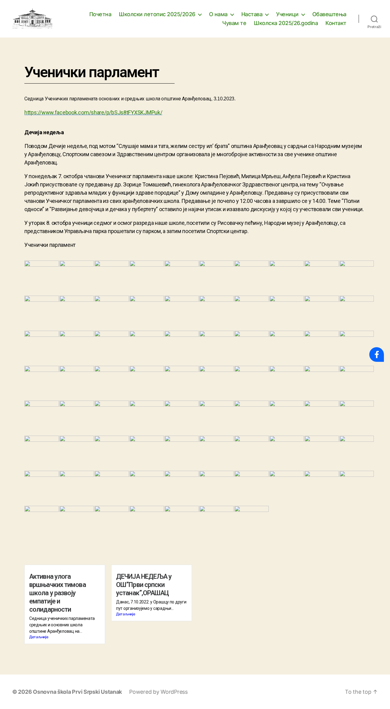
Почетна (100, 14)
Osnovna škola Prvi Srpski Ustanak (77, 692)
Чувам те (234, 23)
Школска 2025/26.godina (286, 23)
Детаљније (38, 637)
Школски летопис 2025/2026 (157, 14)
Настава (252, 14)
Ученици (287, 14)
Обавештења (329, 14)
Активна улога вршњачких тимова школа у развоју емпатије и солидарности (57, 593)
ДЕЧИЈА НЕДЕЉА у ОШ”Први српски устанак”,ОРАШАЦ (144, 585)
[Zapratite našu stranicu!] (376, 354)
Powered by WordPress (158, 692)
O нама (218, 14)
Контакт (335, 23)
